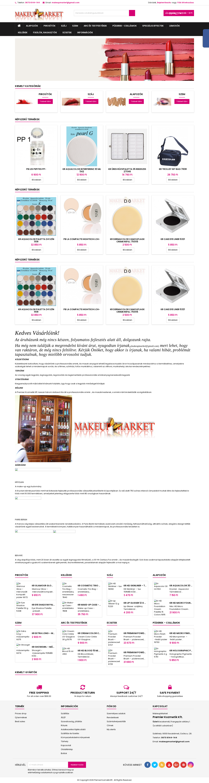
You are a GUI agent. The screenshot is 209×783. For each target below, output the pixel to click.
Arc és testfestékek (95, 25)
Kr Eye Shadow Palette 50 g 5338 (43, 604)
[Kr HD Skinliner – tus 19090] (115, 586)
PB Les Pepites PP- (36, 169)
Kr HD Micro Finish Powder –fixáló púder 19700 (181, 633)
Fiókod (111, 706)
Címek (110, 725)
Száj (64, 25)
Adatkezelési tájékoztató (73, 729)
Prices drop (20, 713)
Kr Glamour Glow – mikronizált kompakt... (43, 585)
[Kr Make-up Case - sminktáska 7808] (69, 606)
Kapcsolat (66, 745)
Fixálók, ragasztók (45, 32)
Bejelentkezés (164, 2)
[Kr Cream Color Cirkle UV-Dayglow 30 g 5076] (69, 635)
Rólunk (64, 725)
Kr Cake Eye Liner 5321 (173, 239)
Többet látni (45, 101)
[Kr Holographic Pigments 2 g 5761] (161, 652)
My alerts (111, 729)
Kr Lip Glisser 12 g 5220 (135, 603)
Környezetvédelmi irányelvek (75, 737)
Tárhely (64, 741)
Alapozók (32, 25)
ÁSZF (63, 717)
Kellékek (22, 32)
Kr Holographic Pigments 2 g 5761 (181, 650)
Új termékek (21, 717)
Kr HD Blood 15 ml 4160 (89, 650)
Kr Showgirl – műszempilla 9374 (43, 647)
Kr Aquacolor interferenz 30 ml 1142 (82, 170)
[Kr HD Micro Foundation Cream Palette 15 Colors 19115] (161, 607)
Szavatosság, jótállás (71, 721)
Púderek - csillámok (124, 25)
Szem (75, 25)
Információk (85, 32)
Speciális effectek (153, 25)
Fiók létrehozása (185, 2)
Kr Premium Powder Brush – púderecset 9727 (135, 633)
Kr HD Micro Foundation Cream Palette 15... (181, 603)
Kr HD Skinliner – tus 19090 (135, 585)
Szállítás (65, 713)
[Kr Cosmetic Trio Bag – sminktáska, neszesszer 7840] (69, 590)
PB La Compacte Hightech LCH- (81, 239)
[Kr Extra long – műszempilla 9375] (23, 635)
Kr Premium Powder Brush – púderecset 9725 (135, 652)
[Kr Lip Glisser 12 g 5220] (115, 603)
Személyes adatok (116, 713)
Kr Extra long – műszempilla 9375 (43, 633)
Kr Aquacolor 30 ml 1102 (181, 585)
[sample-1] (104, 59)
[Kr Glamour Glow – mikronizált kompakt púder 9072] (23, 590)
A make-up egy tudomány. (28, 486)
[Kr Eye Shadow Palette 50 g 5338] (23, 606)
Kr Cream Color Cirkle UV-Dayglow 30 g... (89, 633)
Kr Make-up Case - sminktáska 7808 (89, 604)
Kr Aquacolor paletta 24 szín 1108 (36, 240)
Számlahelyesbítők (116, 721)
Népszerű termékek (27, 119)
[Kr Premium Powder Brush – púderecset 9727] (115, 637)
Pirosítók (49, 25)
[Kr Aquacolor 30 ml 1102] (161, 586)
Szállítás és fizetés (70, 733)
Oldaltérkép (67, 749)
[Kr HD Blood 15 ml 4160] (69, 651)
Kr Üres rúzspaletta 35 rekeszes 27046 (127, 170)
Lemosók (174, 25)
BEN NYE (19, 555)
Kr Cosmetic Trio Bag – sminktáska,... (89, 585)
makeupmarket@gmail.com (65, 2)
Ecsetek (67, 32)
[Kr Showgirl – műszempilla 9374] (23, 648)
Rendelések (113, 717)
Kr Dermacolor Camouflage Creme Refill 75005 (127, 240)
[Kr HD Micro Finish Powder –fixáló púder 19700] (161, 636)
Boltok (64, 753)
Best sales (20, 721)
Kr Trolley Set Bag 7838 (173, 169)
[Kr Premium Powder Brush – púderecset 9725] (115, 657)
